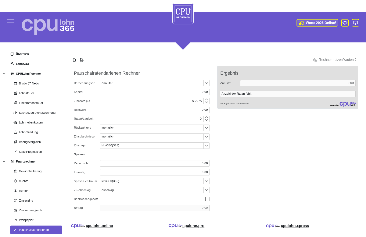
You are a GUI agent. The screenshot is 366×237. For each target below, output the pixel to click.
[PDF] (82, 59)
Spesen (79, 154)
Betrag (78, 207)
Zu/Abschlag (82, 190)
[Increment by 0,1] (206, 99)
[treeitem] (34, 54)
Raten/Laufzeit (83, 118)
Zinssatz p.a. (82, 100)
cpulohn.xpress (295, 226)
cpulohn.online (99, 226)
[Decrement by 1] (206, 120)
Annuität (225, 83)
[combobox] (151, 83)
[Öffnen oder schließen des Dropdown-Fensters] (206, 83)
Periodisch (81, 163)
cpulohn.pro (193, 226)
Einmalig (79, 172)
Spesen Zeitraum (85, 181)
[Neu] (74, 59)
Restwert (80, 109)
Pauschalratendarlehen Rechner (107, 73)
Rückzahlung (82, 127)
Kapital (78, 92)
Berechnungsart (84, 83)
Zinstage (80, 145)
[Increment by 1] (206, 117)
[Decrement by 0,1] (206, 102)
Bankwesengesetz (86, 199)
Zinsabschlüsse (84, 136)
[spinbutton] (151, 101)
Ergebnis (229, 73)
